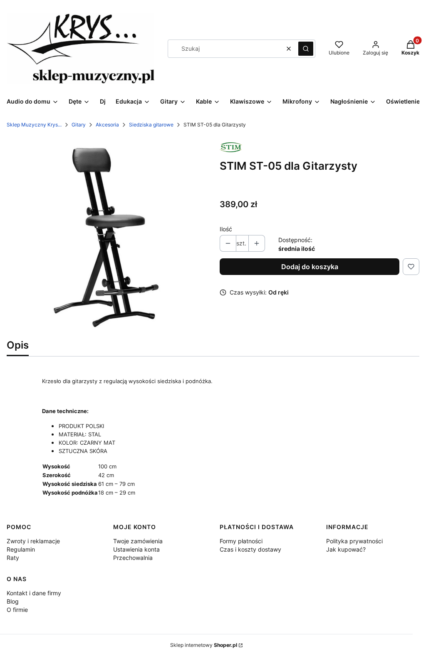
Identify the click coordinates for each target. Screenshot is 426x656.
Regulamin (21, 549)
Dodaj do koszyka (309, 266)
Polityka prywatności (354, 541)
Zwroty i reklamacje (33, 541)
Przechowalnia (133, 557)
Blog (13, 601)
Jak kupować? (346, 549)
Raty (13, 557)
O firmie (17, 609)
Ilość (226, 229)
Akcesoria (107, 124)
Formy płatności (241, 541)
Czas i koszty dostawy (250, 549)
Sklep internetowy (203, 645)
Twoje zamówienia (138, 541)
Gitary (79, 124)
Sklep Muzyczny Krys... (34, 124)
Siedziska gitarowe (151, 124)
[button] (305, 49)
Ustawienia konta (136, 549)
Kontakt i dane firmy (34, 593)
